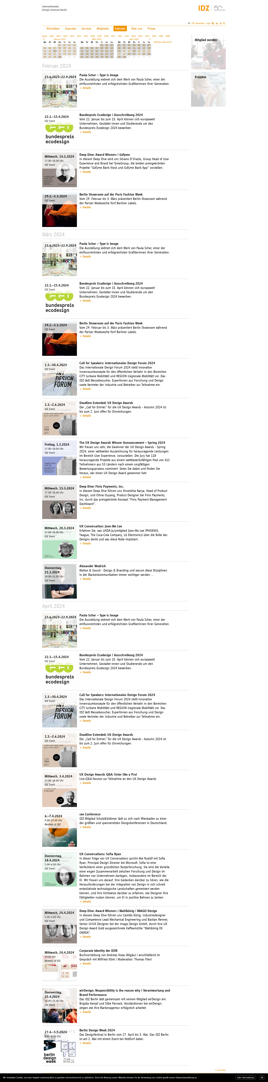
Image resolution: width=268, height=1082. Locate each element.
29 (59, 57)
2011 (147, 36)
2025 (58, 36)
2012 (140, 36)
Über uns (136, 28)
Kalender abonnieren (163, 42)
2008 (167, 36)
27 (50, 57)
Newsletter (200, 23)
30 (106, 57)
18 (74, 51)
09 (64, 48)
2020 (92, 36)
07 (55, 48)
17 (69, 51)
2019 (99, 36)
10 (69, 48)
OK (262, 1077)
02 (64, 45)
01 (59, 45)
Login (208, 23)
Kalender (120, 28)
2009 (161, 36)
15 (59, 51)
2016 (120, 36)
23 (64, 54)
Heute (44, 36)
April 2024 (134, 39)
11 (74, 48)
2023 (72, 36)
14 (55, 51)
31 (111, 57)
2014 (133, 36)
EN (193, 23)
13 (50, 51)
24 (69, 54)
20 (50, 54)
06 (50, 48)
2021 (86, 36)
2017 (113, 36)
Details (87, 87)
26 (45, 57)
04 (74, 45)
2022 (79, 36)
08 (59, 48)
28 (55, 57)
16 (64, 51)
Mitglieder (103, 28)
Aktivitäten (53, 28)
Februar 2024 (59, 39)
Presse (151, 28)
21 (55, 54)
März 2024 (96, 39)
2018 (106, 36)
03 (69, 45)
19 (45, 54)
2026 (51, 36)
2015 (127, 36)
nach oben (221, 1070)
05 (45, 48)
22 (59, 54)
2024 (65, 36)
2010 (154, 36)
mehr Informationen (245, 1077)
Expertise (70, 28)
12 (45, 51)
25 (74, 54)
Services (86, 28)
